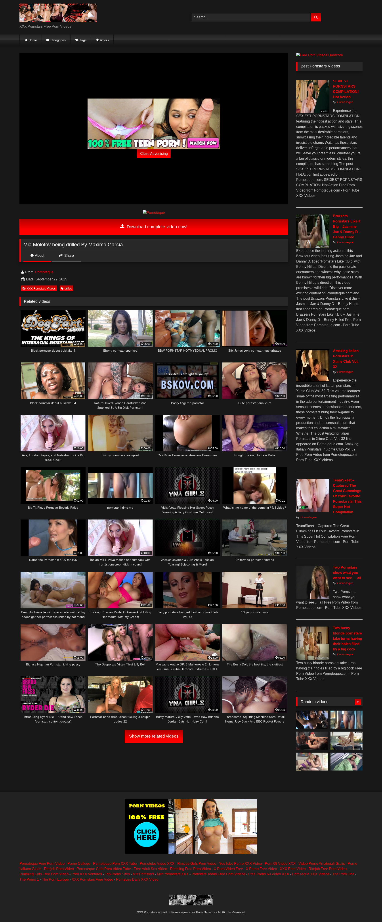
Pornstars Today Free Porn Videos (218, 874)
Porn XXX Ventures (86, 874)
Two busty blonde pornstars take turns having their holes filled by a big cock (347, 638)
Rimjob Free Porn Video (328, 869)
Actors (104, 40)
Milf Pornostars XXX (173, 874)
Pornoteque (44, 272)
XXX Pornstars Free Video (92, 879)
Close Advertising (154, 153)
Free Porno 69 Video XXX (268, 874)
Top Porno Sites (117, 874)
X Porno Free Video (261, 869)
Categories (58, 40)
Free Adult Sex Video (150, 869)
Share (68, 255)
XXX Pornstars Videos (41, 288)
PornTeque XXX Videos (310, 874)
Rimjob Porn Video (59, 869)
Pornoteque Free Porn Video (42, 863)
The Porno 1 (29, 879)
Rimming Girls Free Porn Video (44, 874)
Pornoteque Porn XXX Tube (115, 863)
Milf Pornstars (143, 874)
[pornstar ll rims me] (346, 720)
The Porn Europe (55, 879)
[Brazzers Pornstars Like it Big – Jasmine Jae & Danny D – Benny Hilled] (312, 246)
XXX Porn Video (293, 869)
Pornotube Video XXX (157, 863)
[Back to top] (368, 909)
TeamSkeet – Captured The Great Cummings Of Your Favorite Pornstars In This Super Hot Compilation (347, 496)
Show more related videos (154, 736)
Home (33, 40)
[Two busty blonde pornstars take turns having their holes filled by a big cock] (312, 658)
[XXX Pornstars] (58, 14)
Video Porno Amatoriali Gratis (321, 863)
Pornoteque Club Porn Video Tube (104, 869)
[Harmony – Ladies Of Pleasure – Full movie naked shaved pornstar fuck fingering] (312, 720)
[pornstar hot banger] (312, 741)
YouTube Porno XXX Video (240, 863)
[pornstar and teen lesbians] (312, 762)
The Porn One (343, 874)
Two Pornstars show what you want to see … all (347, 572)
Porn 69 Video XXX (280, 863)
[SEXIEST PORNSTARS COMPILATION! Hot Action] (312, 111)
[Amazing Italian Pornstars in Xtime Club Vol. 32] (312, 381)
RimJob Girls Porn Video (196, 863)
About (39, 255)
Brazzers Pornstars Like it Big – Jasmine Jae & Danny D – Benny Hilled (347, 226)
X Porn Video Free (228, 869)
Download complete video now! (156, 226)
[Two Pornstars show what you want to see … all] (312, 598)
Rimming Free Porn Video (190, 869)
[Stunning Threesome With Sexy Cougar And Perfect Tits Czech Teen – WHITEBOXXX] (346, 741)
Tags (83, 40)
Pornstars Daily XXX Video (137, 879)
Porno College (78, 863)
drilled (68, 288)
